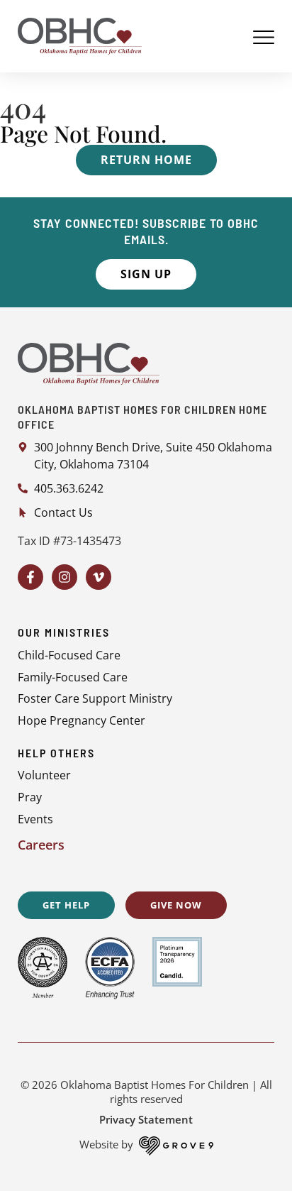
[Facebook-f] (30, 577)
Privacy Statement (146, 1119)
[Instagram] (64, 577)
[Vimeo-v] (98, 577)
